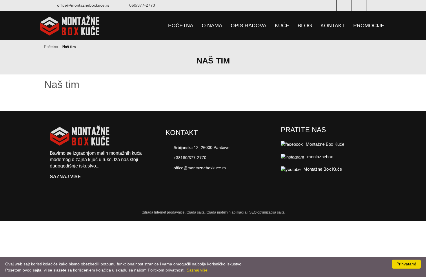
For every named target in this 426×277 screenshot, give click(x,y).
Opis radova (248, 25)
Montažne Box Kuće (325, 144)
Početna (180, 25)
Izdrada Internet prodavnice (163, 212)
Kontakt (333, 25)
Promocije (368, 25)
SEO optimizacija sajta (267, 212)
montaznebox (320, 156)
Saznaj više (197, 270)
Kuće (282, 25)
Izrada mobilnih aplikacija (226, 212)
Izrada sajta (195, 212)
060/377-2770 (142, 5)
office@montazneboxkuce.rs (83, 5)
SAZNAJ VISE (66, 177)
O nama (212, 25)
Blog (305, 25)
